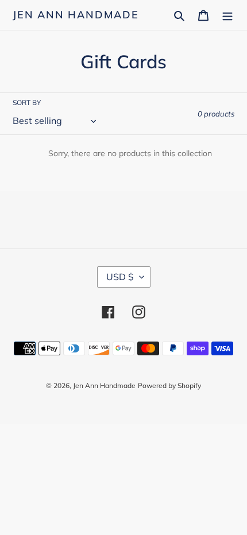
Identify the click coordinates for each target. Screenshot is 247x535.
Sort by (27, 102)
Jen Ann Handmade (76, 15)
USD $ (120, 276)
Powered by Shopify (169, 385)
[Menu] (227, 15)
